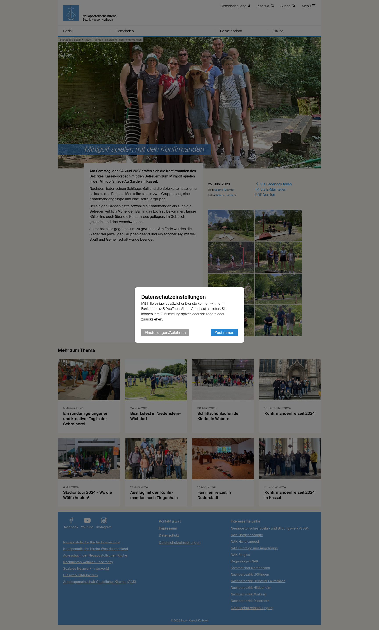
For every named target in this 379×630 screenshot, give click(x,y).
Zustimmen (224, 332)
